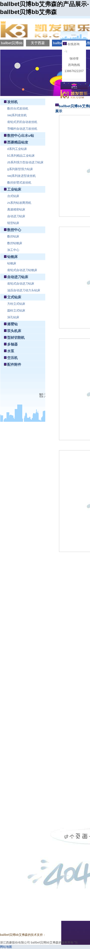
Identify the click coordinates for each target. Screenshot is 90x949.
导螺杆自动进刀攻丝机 (22, 128)
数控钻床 (13, 236)
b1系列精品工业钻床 (21, 155)
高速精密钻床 (16, 209)
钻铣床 (11, 263)
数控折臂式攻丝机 (19, 182)
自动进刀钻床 (16, 216)
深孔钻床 (13, 317)
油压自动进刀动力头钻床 (23, 290)
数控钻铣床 (14, 243)
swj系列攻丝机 (17, 115)
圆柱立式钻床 (16, 310)
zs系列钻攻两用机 (19, 203)
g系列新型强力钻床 (20, 169)
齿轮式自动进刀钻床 (20, 283)
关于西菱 (38, 43)
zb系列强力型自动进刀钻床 (25, 162)
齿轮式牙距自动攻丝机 (22, 122)
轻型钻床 (13, 223)
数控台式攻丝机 (17, 108)
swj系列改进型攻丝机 (21, 176)
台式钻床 (13, 196)
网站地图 (6, 947)
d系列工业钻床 (17, 149)
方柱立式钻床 (16, 304)
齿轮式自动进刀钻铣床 (22, 270)
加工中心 (13, 250)
